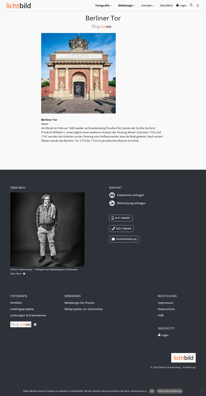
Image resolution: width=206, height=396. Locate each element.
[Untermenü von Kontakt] (153, 5)
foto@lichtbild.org (126, 238)
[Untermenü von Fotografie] (111, 5)
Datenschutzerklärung (169, 391)
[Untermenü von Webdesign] (134, 5)
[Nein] (202, 391)
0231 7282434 (123, 228)
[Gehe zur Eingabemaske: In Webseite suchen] (191, 5)
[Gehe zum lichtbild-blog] (23, 324)
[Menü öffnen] (198, 6)
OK (152, 391)
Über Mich (16, 273)
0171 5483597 (122, 217)
